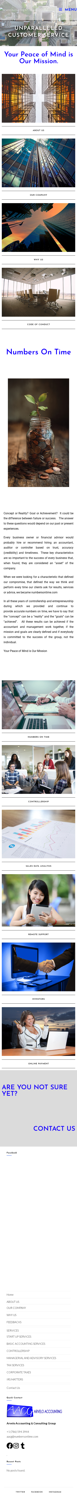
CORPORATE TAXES (19, 1372)
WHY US (11, 1315)
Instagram (55, 1492)
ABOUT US (13, 1301)
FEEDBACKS (14, 1322)
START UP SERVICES (19, 1336)
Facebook (12, 1153)
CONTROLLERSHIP (18, 1350)
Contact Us (13, 1387)
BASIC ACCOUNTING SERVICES (26, 1343)
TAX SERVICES (15, 1365)
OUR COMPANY (16, 1307)
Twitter (20, 1492)
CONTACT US (54, 1129)
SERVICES (13, 1330)
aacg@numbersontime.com (22, 1436)
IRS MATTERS (15, 1379)
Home (10, 1294)
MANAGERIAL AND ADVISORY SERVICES (31, 1358)
